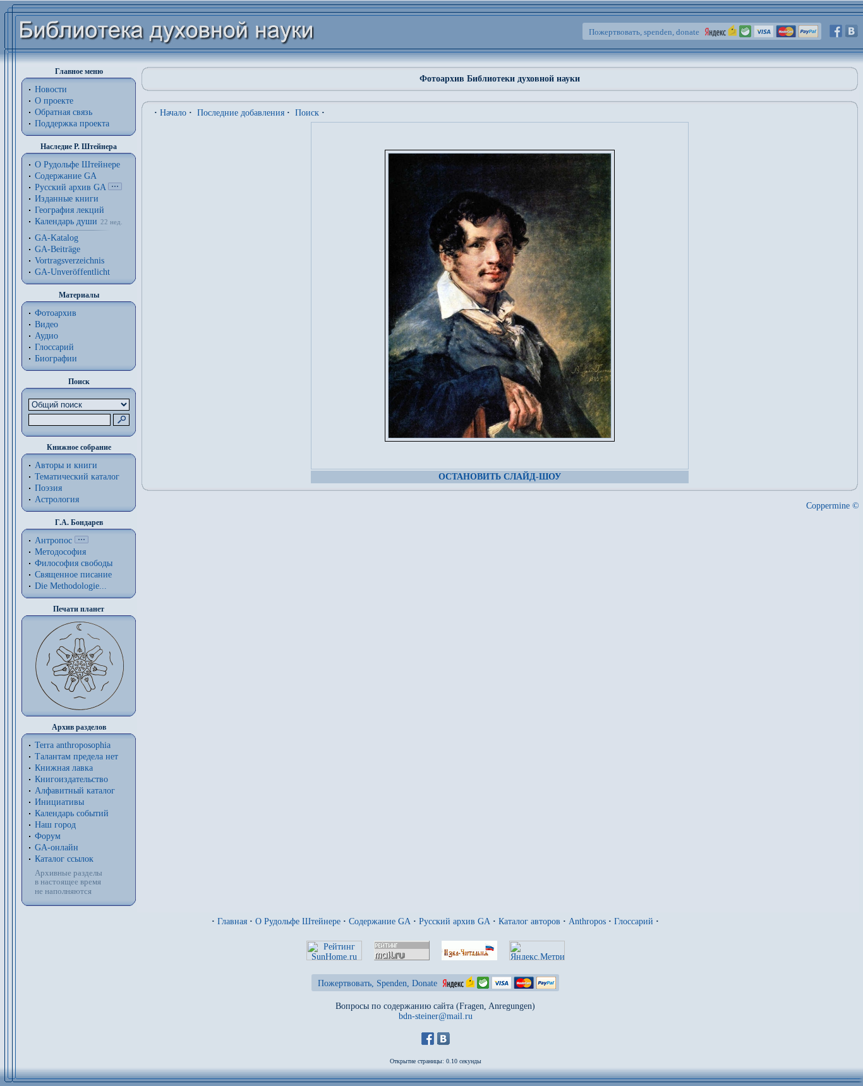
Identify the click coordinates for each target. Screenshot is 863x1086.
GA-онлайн (56, 847)
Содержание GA (66, 176)
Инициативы (59, 802)
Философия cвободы (73, 563)
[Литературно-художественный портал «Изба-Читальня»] (469, 957)
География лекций (69, 210)
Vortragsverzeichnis (69, 260)
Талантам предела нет (76, 756)
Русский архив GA (70, 187)
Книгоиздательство (71, 779)
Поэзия (48, 488)
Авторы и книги (66, 465)
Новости (51, 89)
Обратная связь (63, 112)
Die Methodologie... (71, 586)
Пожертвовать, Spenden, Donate (377, 983)
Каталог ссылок (64, 859)
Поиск (307, 113)
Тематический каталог (77, 476)
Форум (48, 836)
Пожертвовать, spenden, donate (644, 32)
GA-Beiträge (57, 249)
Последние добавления (240, 113)
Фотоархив (55, 313)
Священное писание (73, 574)
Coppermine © (832, 505)
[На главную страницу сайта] (167, 61)
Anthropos (587, 921)
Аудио (46, 336)
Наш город (55, 825)
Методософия (60, 552)
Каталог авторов (529, 921)
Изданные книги (67, 198)
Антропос (53, 540)
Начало (173, 113)
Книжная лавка (64, 768)
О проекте (54, 101)
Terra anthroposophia (73, 745)
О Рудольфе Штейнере (298, 921)
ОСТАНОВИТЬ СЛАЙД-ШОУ (499, 476)
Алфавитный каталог (75, 790)
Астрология (57, 499)
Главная (232, 921)
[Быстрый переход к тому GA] (115, 187)
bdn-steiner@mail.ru (436, 1016)
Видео (46, 324)
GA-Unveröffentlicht (72, 272)
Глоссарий (54, 347)
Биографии (56, 358)
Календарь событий (72, 813)
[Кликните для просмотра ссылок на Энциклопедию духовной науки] (81, 540)
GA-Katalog (56, 238)
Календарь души (66, 221)
